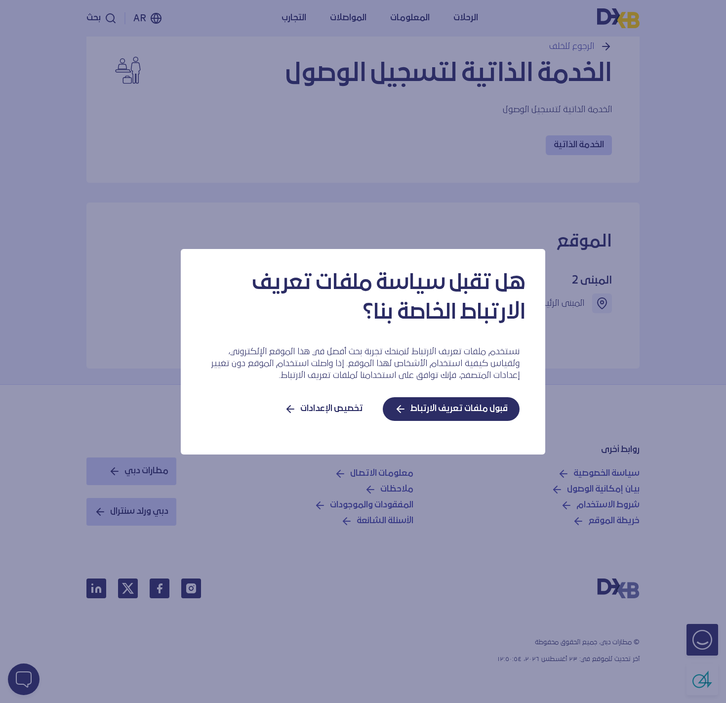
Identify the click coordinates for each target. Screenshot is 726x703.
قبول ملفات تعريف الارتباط (459, 408)
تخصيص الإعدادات (331, 408)
